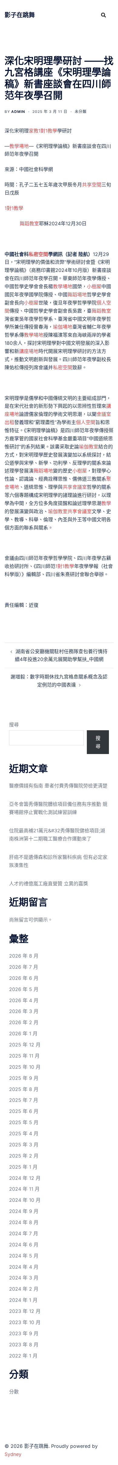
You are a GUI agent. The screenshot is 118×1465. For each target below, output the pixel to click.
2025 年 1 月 (23, 1167)
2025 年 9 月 (23, 1078)
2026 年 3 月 (23, 1011)
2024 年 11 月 (24, 1189)
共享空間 (91, 185)
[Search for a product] (103, 15)
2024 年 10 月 (25, 1200)
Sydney (13, 1454)
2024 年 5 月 (23, 1256)
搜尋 (14, 725)
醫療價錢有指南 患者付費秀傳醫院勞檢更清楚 (58, 786)
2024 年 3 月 (23, 1278)
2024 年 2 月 (23, 1289)
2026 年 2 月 (23, 1022)
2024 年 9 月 (23, 1211)
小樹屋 (94, 286)
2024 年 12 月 (25, 1178)
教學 (106, 503)
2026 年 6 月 (23, 978)
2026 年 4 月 (23, 1000)
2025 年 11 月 (24, 1056)
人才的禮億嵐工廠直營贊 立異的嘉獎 (48, 884)
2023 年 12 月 (25, 1311)
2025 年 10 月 (25, 1067)
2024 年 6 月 (23, 1245)
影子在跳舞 (20, 15)
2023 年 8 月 (23, 1345)
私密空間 (38, 254)
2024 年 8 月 (23, 1222)
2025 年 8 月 (23, 1089)
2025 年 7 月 (23, 1100)
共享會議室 (75, 487)
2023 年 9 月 (23, 1333)
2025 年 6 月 (23, 1111)
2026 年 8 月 (23, 956)
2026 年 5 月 (23, 989)
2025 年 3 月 (23, 1145)
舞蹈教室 (29, 223)
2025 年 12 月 (25, 1045)
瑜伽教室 (88, 447)
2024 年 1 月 (23, 1300)
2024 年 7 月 (23, 1233)
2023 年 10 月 (25, 1322)
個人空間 (85, 422)
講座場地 (28, 351)
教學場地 (19, 146)
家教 (33, 131)
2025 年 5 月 (23, 1122)
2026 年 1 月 (23, 1033)
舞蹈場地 (77, 294)
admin (18, 111)
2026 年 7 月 (23, 967)
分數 (14, 1392)
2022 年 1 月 (23, 1356)
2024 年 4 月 (23, 1267)
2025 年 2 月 (23, 1156)
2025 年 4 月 (23, 1133)
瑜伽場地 (62, 327)
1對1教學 (47, 131)
